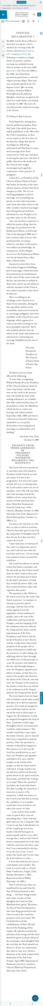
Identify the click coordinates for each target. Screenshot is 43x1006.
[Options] (38, 21)
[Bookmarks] (28, 21)
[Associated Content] (41, 33)
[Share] (3, 55)
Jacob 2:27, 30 (23, 54)
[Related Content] (33, 21)
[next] (32, 1003)
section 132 (14, 70)
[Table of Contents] (3, 21)
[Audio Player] (35, 998)
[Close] (3, 41)
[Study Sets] (23, 21)
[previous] (10, 1003)
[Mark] (3, 46)
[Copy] (3, 51)
